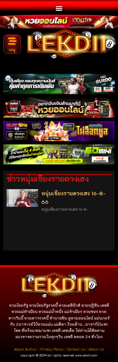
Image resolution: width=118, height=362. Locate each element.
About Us (96, 349)
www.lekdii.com (86, 355)
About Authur (25, 349)
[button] (59, 8)
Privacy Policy (52, 349)
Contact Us (76, 349)
